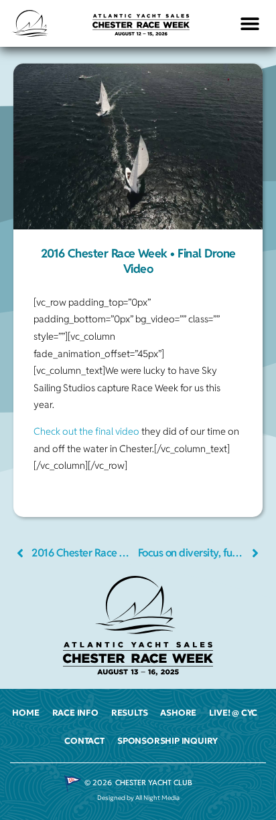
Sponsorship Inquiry (167, 741)
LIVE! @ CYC (233, 713)
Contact (84, 741)
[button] (250, 24)
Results (129, 713)
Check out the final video (86, 431)
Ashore (178, 713)
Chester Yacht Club (153, 782)
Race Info (75, 713)
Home (25, 713)
